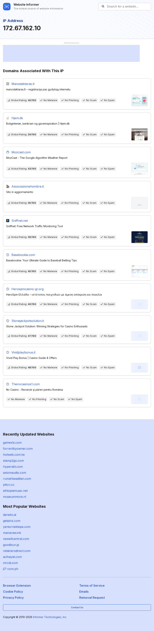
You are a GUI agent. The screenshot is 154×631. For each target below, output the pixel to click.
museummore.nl (14, 497)
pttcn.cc (8, 484)
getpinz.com (11, 521)
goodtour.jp (11, 545)
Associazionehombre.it (27, 186)
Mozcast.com (21, 152)
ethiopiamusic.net (15, 491)
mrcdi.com (10, 563)
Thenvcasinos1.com (25, 384)
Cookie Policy (13, 591)
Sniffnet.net (19, 220)
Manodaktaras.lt (22, 84)
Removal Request (92, 597)
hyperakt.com (13, 466)
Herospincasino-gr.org (27, 289)
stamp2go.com (13, 460)
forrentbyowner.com (18, 448)
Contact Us (77, 607)
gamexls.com (12, 442)
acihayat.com (12, 557)
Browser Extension (17, 585)
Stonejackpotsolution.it (27, 321)
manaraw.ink (12, 533)
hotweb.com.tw (14, 454)
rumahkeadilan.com (17, 478)
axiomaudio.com (14, 472)
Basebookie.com (23, 255)
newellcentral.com (16, 539)
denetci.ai (9, 515)
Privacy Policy (13, 597)
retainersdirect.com (16, 551)
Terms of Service (92, 585)
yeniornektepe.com (16, 527)
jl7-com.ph (10, 569)
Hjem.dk (17, 118)
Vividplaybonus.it (23, 352)
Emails (84, 591)
